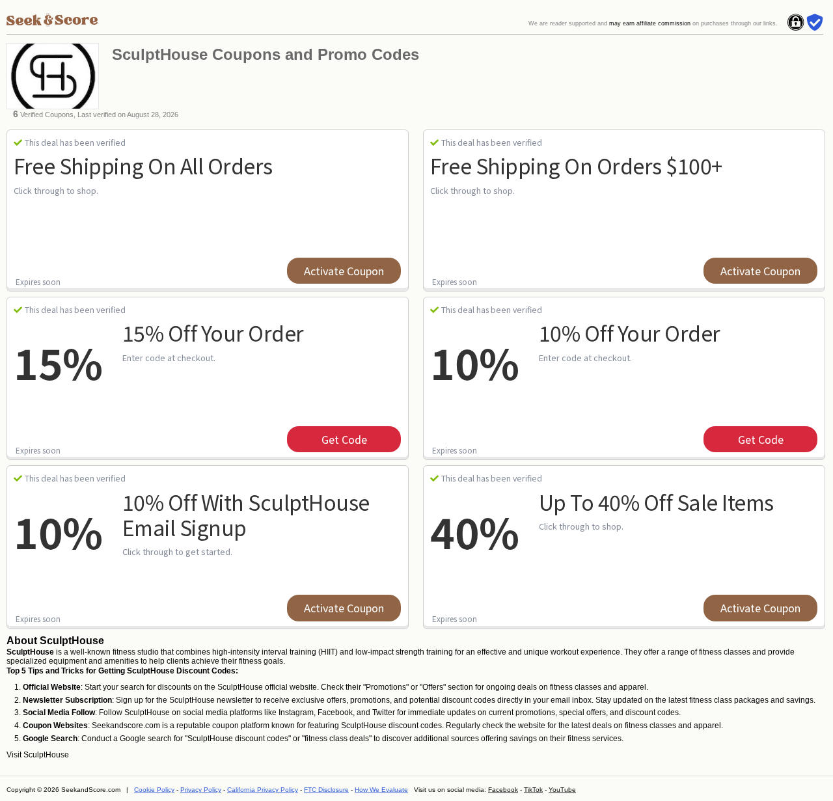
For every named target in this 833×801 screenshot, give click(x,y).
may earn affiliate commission (649, 23)
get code (344, 439)
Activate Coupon (344, 270)
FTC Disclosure (326, 789)
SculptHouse (46, 754)
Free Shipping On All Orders (143, 165)
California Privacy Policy (262, 789)
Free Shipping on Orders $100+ (576, 165)
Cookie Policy (154, 789)
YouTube (562, 789)
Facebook (503, 789)
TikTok (533, 789)
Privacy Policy (200, 789)
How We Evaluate (381, 789)
